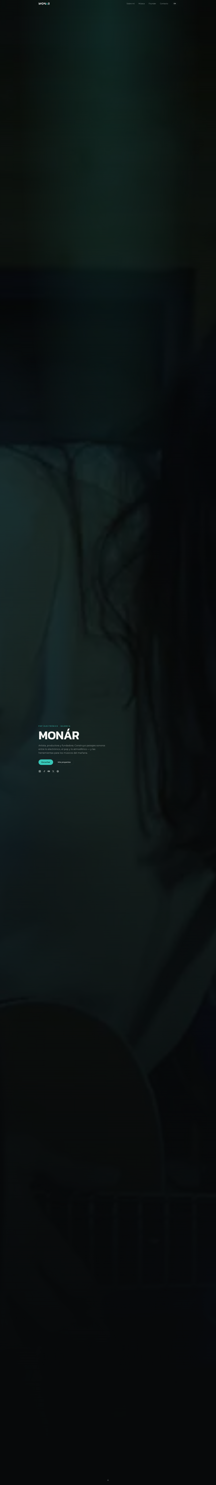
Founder (152, 3)
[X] (53, 771)
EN (175, 3)
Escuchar (46, 762)
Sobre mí (130, 3)
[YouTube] (49, 771)
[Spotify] (57, 771)
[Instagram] (39, 771)
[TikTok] (44, 771)
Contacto (164, 3)
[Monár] (44, 3)
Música (141, 3)
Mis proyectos (64, 762)
